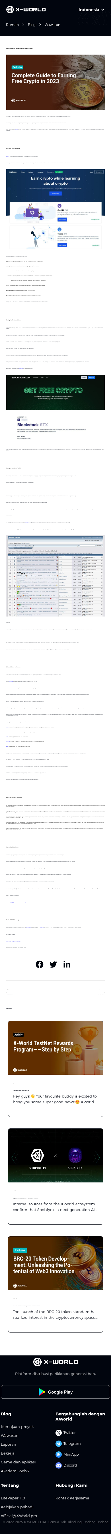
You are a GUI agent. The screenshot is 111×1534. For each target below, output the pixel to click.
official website (28, 927)
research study (11, 681)
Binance (7, 746)
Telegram (72, 1443)
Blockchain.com (21, 368)
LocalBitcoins (8, 741)
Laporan (8, 1444)
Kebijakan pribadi (17, 1507)
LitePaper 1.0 (13, 1498)
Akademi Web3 (15, 1471)
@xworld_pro (42, 927)
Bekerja (8, 1453)
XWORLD (16, 129)
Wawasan (52, 25)
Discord (70, 1465)
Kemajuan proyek (17, 1427)
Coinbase (7, 156)
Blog (32, 25)
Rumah (12, 25)
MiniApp (71, 1454)
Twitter (69, 1432)
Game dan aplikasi (18, 1462)
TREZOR (7, 732)
